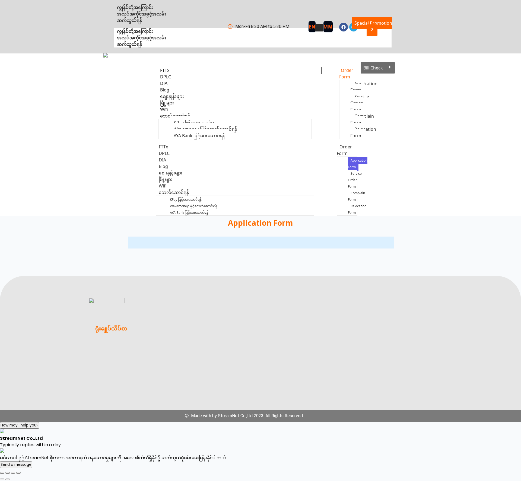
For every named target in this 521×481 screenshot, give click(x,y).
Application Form (357, 163)
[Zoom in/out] (2, 473)
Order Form (346, 73)
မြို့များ (166, 179)
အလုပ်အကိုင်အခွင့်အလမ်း (141, 38)
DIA (162, 160)
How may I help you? (20, 425)
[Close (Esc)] (18, 473)
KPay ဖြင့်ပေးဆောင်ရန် (186, 199)
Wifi (163, 186)
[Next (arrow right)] (7, 479)
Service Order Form (359, 103)
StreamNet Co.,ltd (235, 415)
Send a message (16, 464)
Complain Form (356, 196)
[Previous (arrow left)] (2, 479)
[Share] (13, 473)
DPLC (164, 153)
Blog (163, 166)
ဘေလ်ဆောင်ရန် (175, 116)
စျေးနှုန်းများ (171, 173)
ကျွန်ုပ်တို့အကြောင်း (135, 31)
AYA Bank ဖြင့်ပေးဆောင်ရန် (199, 136)
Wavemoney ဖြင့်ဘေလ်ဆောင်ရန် (193, 206)
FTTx (163, 147)
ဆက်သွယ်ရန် (129, 44)
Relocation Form (357, 209)
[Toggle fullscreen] (7, 473)
